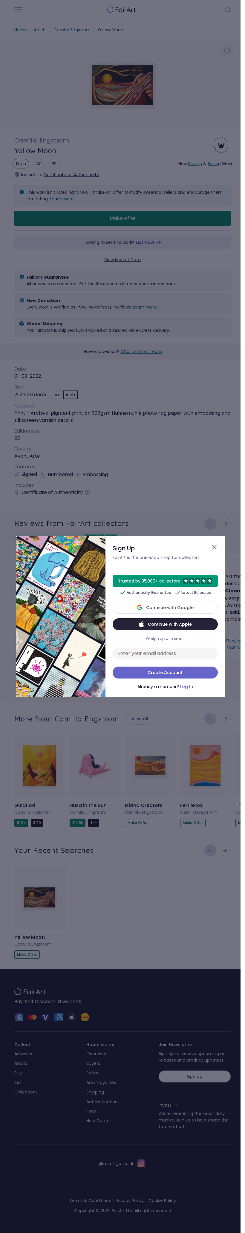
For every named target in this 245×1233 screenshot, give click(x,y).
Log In (186, 687)
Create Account (165, 673)
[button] (120, 616)
